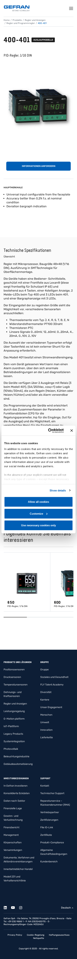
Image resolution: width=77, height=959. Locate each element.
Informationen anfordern (38, 166)
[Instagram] (22, 907)
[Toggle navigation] (71, 8)
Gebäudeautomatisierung (18, 764)
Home (7, 20)
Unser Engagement (51, 707)
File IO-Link (46, 827)
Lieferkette (46, 737)
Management (11, 834)
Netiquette (38, 938)
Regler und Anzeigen (35, 20)
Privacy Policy (15, 935)
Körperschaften (12, 842)
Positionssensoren (14, 669)
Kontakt (44, 785)
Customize (36, 513)
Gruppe (44, 669)
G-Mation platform (14, 718)
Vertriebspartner (49, 812)
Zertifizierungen (49, 819)
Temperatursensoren (15, 684)
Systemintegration (14, 741)
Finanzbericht (11, 827)
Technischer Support (52, 793)
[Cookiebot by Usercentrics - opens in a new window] (48, 430)
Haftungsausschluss (59, 935)
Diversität (45, 692)
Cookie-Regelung (35, 935)
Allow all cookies (38, 501)
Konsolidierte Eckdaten (17, 793)
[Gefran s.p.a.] (17, 8)
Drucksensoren (12, 677)
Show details (58, 490)
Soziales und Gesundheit (54, 677)
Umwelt (44, 722)
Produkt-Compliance (52, 842)
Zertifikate (46, 834)
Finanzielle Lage (13, 808)
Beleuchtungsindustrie (16, 756)
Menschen (46, 714)
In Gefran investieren (15, 785)
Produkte (17, 20)
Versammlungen (13, 850)
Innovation (46, 729)
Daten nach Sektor (14, 800)
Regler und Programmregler (20, 23)
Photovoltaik (11, 748)
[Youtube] (15, 907)
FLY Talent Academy (52, 684)
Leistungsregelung (14, 711)
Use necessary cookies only (38, 525)
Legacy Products (13, 733)
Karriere (44, 699)
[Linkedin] (7, 907)
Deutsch (66, 907)
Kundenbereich (49, 861)
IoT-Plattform (11, 726)
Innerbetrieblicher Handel (18, 869)
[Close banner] (71, 430)
